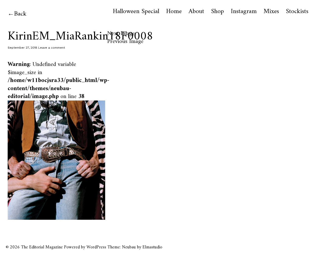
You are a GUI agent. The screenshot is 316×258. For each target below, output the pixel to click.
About (196, 11)
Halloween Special (136, 11)
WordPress (96, 247)
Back (20, 14)
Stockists (297, 11)
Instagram (244, 11)
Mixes (271, 11)
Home (174, 11)
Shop (217, 11)
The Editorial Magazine (42, 247)
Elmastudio (152, 247)
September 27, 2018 (22, 47)
